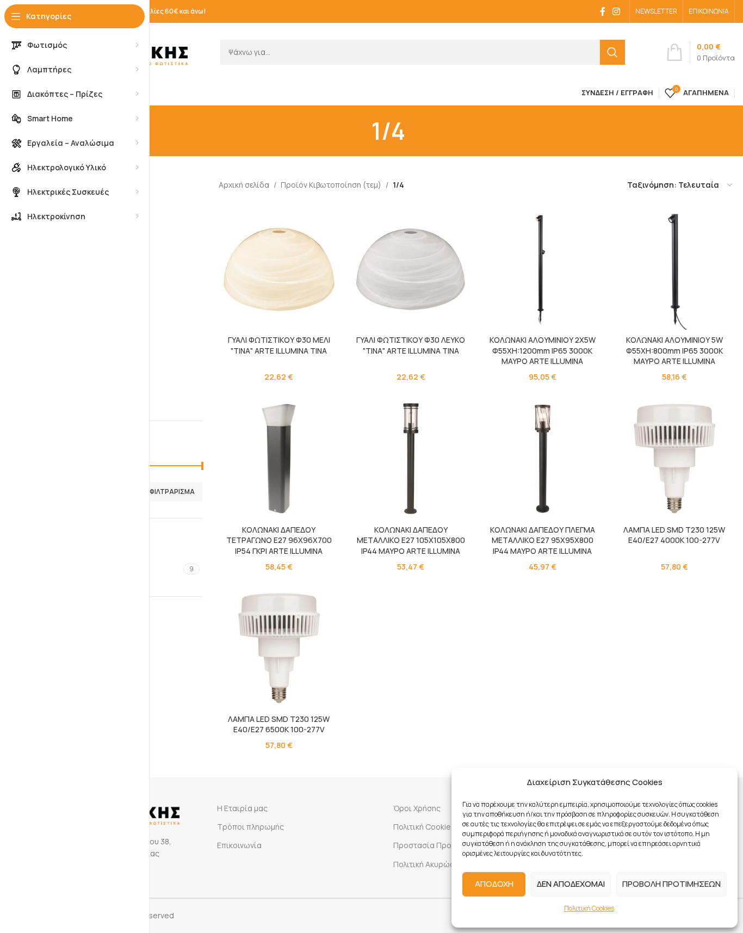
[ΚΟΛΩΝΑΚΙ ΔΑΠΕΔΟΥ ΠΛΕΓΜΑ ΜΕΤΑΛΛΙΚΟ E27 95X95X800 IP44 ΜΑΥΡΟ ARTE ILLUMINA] (542, 458)
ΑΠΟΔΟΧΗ (494, 883)
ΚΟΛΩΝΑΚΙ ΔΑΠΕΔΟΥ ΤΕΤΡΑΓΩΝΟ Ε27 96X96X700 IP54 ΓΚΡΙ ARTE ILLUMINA (279, 540)
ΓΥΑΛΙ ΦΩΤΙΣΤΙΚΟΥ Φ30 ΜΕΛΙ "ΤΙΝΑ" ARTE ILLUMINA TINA (279, 345)
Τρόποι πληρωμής (250, 826)
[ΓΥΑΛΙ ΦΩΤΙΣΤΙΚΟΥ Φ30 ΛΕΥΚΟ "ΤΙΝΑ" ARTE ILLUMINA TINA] (410, 269)
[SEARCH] (612, 52)
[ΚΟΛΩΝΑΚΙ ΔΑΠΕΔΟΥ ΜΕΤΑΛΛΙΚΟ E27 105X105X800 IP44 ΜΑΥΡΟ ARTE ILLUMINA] (410, 458)
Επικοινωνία (239, 845)
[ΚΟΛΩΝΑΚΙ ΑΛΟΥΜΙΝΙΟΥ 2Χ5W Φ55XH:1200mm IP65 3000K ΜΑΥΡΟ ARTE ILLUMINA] (542, 269)
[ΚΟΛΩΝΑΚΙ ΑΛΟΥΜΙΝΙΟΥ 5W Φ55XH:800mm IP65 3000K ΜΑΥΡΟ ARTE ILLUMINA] (674, 269)
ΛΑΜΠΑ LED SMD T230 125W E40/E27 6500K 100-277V (279, 724)
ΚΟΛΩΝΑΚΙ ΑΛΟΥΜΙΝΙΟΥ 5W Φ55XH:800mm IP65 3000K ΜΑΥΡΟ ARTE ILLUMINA (674, 350)
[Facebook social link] (602, 11)
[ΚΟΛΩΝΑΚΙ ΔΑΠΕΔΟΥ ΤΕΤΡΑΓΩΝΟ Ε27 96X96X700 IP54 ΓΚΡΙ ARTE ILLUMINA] (279, 458)
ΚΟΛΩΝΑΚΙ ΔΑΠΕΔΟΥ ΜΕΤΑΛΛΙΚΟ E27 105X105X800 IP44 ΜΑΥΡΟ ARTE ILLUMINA (411, 540)
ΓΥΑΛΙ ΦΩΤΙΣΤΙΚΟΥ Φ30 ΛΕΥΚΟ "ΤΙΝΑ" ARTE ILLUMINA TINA (410, 345)
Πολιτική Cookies (589, 908)
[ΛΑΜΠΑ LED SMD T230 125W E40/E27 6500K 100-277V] (279, 648)
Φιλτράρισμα (172, 491)
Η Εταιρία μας (242, 808)
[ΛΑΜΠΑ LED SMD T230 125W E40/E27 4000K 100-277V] (674, 458)
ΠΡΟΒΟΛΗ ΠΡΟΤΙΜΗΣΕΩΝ (671, 883)
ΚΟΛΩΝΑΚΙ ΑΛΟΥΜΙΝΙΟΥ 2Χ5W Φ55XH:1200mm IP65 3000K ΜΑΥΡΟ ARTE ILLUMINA (543, 350)
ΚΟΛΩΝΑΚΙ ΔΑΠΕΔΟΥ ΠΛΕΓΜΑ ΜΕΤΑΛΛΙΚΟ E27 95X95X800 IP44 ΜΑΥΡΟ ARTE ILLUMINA (542, 540)
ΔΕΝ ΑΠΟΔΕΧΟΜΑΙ (571, 883)
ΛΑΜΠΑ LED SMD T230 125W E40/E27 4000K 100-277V (674, 535)
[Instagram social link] (616, 11)
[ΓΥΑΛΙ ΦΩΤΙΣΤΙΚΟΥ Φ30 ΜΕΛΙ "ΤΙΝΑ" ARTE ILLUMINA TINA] (279, 269)
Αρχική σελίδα (244, 185)
